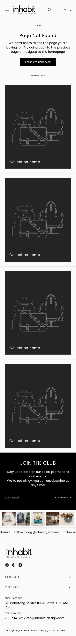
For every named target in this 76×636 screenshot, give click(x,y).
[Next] (68, 519)
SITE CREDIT (60, 630)
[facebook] (7, 565)
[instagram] (20, 565)
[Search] (49, 10)
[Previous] (8, 519)
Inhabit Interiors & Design (33, 630)
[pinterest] (13, 565)
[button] (7, 10)
